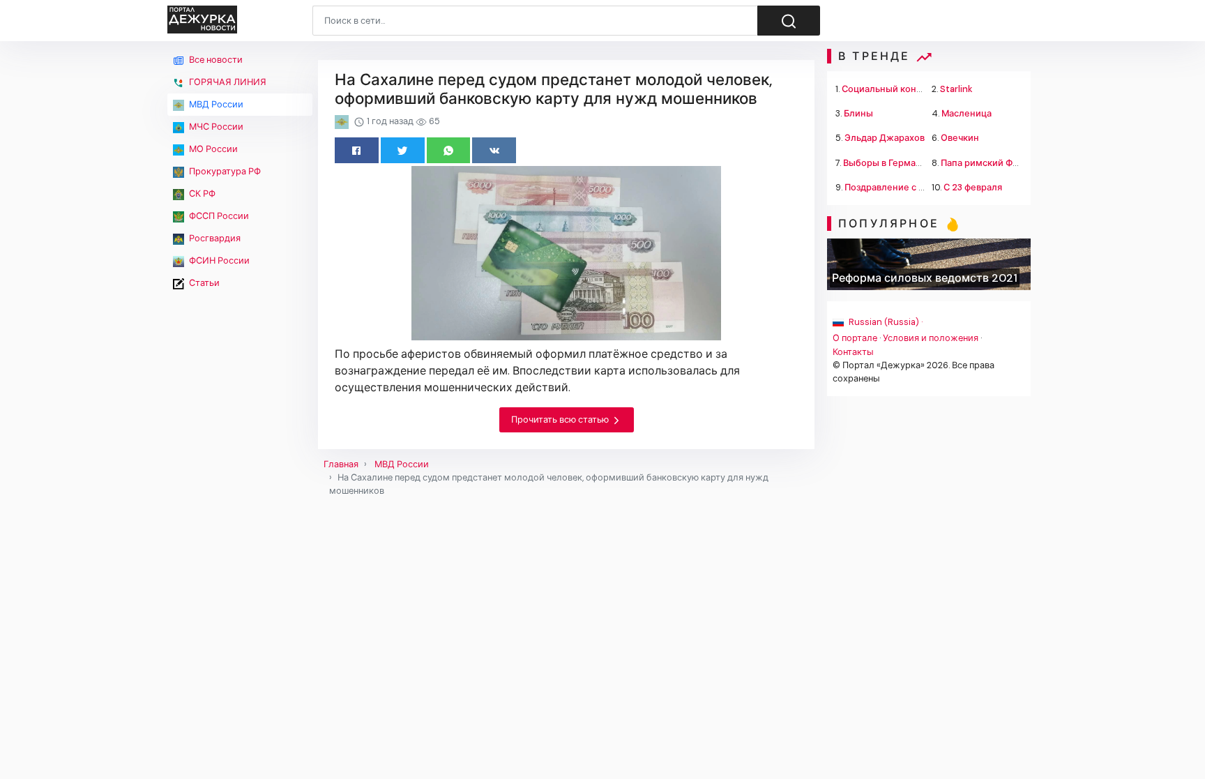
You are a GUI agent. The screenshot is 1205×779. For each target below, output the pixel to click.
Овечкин (960, 138)
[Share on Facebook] (357, 150)
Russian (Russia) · (885, 322)
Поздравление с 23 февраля (906, 187)
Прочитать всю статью (561, 419)
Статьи (203, 283)
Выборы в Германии (887, 163)
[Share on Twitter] (403, 150)
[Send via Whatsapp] (449, 150)
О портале (855, 338)
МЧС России (215, 127)
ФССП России (218, 216)
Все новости (215, 60)
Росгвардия (214, 238)
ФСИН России (218, 260)
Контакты (853, 352)
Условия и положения (930, 338)
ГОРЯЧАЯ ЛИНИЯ (226, 82)
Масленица (966, 113)
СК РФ (201, 193)
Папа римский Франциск (995, 163)
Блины (858, 113)
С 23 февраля (972, 187)
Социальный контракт (891, 89)
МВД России (215, 104)
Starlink (956, 89)
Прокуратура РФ (224, 171)
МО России (212, 149)
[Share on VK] (494, 150)
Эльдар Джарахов (884, 138)
